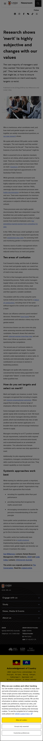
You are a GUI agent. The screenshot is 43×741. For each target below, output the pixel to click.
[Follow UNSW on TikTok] (32, 13)
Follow (36, 10)
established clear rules (15, 238)
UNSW (29, 557)
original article (26, 568)
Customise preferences (21, 733)
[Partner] (26, 3)
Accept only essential (21, 726)
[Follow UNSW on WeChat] (28, 13)
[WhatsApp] (37, 13)
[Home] (13, 3)
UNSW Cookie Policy (24, 714)
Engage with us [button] (10, 598)
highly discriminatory (11, 192)
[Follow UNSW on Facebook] (24, 13)
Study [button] (5, 604)
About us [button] (7, 618)
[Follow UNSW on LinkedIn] (15, 13)
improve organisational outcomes (18, 400)
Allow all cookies (21, 720)
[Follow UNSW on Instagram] (19, 13)
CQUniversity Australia (24, 560)
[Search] (38, 3)
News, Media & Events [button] (13, 611)
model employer (23, 540)
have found (25, 316)
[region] (21, 711)
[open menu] (5, 3)
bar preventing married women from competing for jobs (20, 224)
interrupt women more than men (20, 336)
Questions (14, 167)
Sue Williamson (9, 554)
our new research (9, 136)
